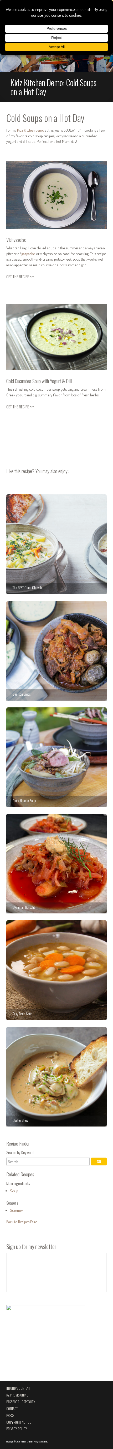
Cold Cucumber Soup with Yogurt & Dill (39, 381)
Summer (16, 1210)
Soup (14, 1190)
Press (10, 1415)
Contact (12, 1408)
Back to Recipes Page (21, 1221)
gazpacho (28, 253)
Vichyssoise (16, 239)
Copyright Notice (18, 1422)
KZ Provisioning (17, 1395)
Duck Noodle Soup (56, 757)
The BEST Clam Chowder (56, 544)
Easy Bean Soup (56, 970)
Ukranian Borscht (56, 863)
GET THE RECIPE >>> (20, 276)
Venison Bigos (56, 651)
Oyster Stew (56, 1077)
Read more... (56, 59)
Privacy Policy (16, 1428)
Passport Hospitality (20, 1401)
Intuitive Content (18, 1388)
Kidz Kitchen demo (30, 130)
